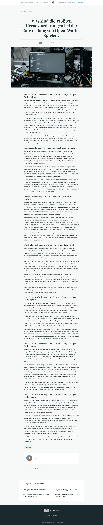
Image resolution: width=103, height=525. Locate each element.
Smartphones (71, 2)
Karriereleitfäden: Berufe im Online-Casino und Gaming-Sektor (66, 495)
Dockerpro (54, 510)
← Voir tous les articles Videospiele (34, 469)
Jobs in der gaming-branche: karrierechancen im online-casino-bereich (66, 490)
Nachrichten (62, 2)
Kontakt (55, 515)
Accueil (23, 11)
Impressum (48, 515)
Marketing (45, 2)
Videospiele (80, 2)
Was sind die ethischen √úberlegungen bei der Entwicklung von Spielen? (36, 495)
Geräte (21, 2)
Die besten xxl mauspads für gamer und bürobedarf (34, 490)
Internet (38, 2)
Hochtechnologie (30, 2)
